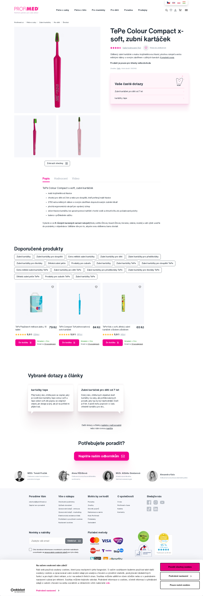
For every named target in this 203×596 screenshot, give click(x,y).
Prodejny (142, 10)
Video (75, 178)
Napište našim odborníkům (98, 456)
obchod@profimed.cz (38, 502)
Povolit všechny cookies (180, 567)
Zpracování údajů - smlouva (69, 509)
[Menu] (186, 10)
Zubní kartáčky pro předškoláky (143, 257)
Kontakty (121, 512)
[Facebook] (149, 502)
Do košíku (23, 342)
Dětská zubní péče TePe (28, 277)
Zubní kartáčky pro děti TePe (67, 270)
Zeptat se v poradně (37, 505)
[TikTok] (149, 509)
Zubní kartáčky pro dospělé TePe (157, 263)
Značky (90, 505)
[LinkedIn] (155, 509)
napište (109, 428)
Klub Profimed (93, 515)
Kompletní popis (167, 57)
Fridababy (92, 519)
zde (108, 583)
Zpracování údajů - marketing (69, 512)
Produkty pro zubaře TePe (57, 277)
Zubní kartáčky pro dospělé (49, 257)
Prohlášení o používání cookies (70, 519)
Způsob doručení (65, 505)
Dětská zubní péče (57, 263)
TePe (118, 68)
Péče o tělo (80, 10)
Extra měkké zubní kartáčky (81, 257)
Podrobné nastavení (46, 590)
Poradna (128, 10)
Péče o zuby (62, 10)
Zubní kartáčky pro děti (111, 257)
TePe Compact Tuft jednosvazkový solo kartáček (74, 328)
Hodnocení (61, 178)
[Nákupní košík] (180, 10)
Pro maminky (98, 10)
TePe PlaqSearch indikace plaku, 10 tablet (31, 328)
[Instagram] (155, 502)
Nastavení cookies (65, 522)
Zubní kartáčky (45, 22)
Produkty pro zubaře (81, 263)
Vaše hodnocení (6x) (131, 48)
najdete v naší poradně (111, 425)
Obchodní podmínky (66, 502)
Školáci (66, 22)
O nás (119, 502)
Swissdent (92, 522)
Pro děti (115, 10)
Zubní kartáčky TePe (126, 263)
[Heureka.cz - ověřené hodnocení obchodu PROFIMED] (164, 544)
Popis (46, 178)
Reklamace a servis (95, 512)
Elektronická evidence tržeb (69, 515)
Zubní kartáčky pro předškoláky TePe (104, 270)
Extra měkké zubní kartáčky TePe (32, 270)
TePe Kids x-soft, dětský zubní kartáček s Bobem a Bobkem (116, 328)
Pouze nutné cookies (180, 585)
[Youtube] (162, 502)
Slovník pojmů (93, 509)
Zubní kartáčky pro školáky (29, 263)
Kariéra (120, 509)
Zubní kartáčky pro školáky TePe (143, 270)
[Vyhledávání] (166, 10)
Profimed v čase (123, 505)
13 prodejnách (50, 344)
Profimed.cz (19, 22)
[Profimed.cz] (26, 10)
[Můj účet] (175, 10)
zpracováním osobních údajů (56, 552)
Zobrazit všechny (55, 163)
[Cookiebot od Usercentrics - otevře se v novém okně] (18, 591)
